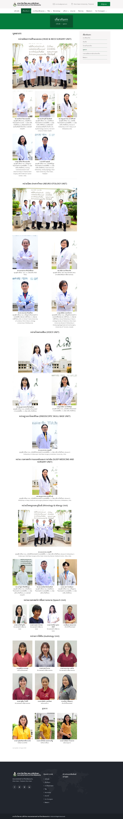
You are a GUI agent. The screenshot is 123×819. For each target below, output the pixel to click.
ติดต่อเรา (89, 11)
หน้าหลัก (16, 11)
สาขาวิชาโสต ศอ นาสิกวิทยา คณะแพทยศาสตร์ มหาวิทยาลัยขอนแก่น (31, 816)
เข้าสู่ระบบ (104, 4)
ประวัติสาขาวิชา (86, 38)
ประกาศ (72, 11)
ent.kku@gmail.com (61, 4)
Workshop (56, 11)
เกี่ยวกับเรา (26, 11)
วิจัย (49, 11)
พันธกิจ (85, 42)
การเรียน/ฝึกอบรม (39, 11)
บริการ (65, 11)
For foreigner (100, 11)
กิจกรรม (81, 11)
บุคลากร (85, 50)
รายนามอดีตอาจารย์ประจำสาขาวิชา (91, 53)
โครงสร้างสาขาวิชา (87, 46)
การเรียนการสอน (49, 786)
